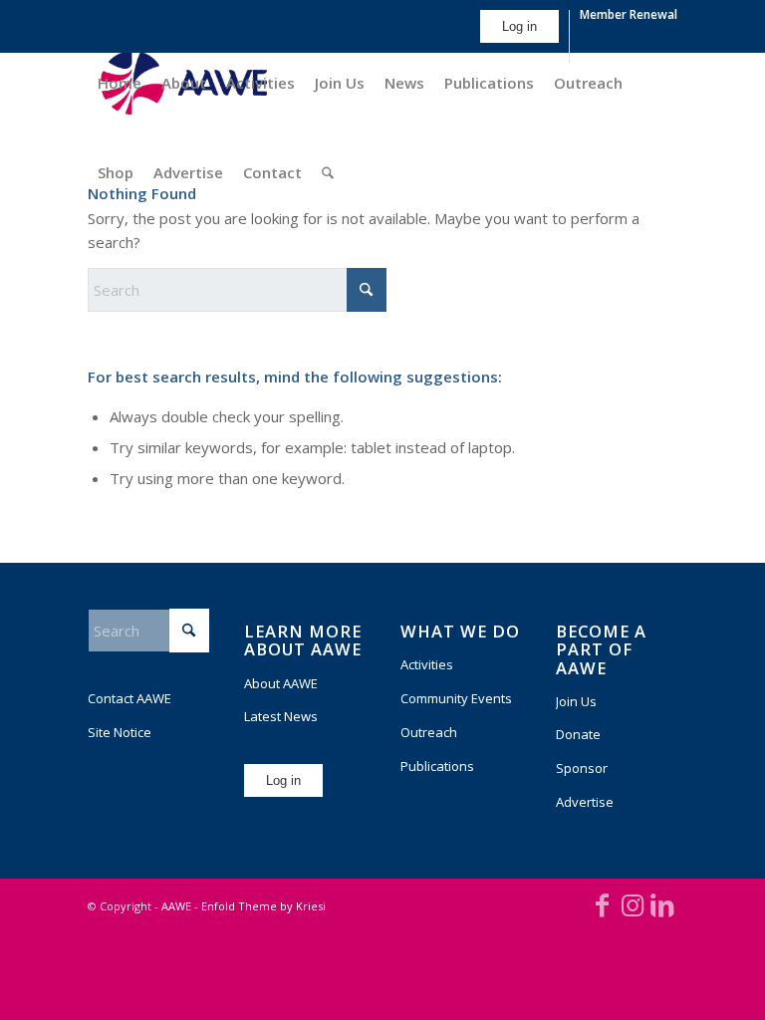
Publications (437, 766)
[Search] (328, 172)
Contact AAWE (129, 698)
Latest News (281, 716)
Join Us (576, 701)
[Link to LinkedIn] (662, 904)
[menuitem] (520, 36)
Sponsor (582, 768)
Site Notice (119, 732)
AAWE (176, 905)
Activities (426, 664)
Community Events (456, 698)
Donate (578, 734)
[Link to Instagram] (632, 904)
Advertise (585, 802)
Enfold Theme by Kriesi (263, 905)
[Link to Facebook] (603, 904)
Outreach (428, 732)
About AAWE (281, 683)
